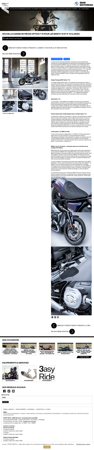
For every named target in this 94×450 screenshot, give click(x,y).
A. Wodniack (30, 409)
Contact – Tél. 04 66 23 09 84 (80, 8)
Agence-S (11, 409)
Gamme (23, 413)
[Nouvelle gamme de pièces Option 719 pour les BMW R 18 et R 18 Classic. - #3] (40, 94)
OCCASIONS (35, 8)
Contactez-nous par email (29, 421)
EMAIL (4, 397)
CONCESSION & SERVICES (69, 413)
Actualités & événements (18, 8)
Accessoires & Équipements (47, 8)
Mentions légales (82, 413)
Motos (29, 8)
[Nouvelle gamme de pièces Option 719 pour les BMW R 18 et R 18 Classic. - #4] (9, 106)
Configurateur (30, 413)
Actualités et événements (11, 413)
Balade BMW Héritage (11, 54)
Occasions (39, 413)
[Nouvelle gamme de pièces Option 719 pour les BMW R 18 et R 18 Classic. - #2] (25, 94)
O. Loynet (47, 409)
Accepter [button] (47, 447)
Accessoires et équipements (52, 413)
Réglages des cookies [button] (83, 444)
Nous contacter (8, 415)
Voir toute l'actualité (13, 38)
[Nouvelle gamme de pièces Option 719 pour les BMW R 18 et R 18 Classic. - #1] (9, 94)
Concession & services (64, 8)
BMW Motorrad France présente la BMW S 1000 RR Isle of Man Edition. (37, 48)
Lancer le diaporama (8, 113)
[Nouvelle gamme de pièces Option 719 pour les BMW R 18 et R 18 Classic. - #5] (25, 106)
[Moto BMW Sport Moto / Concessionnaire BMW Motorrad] (5, 8)
